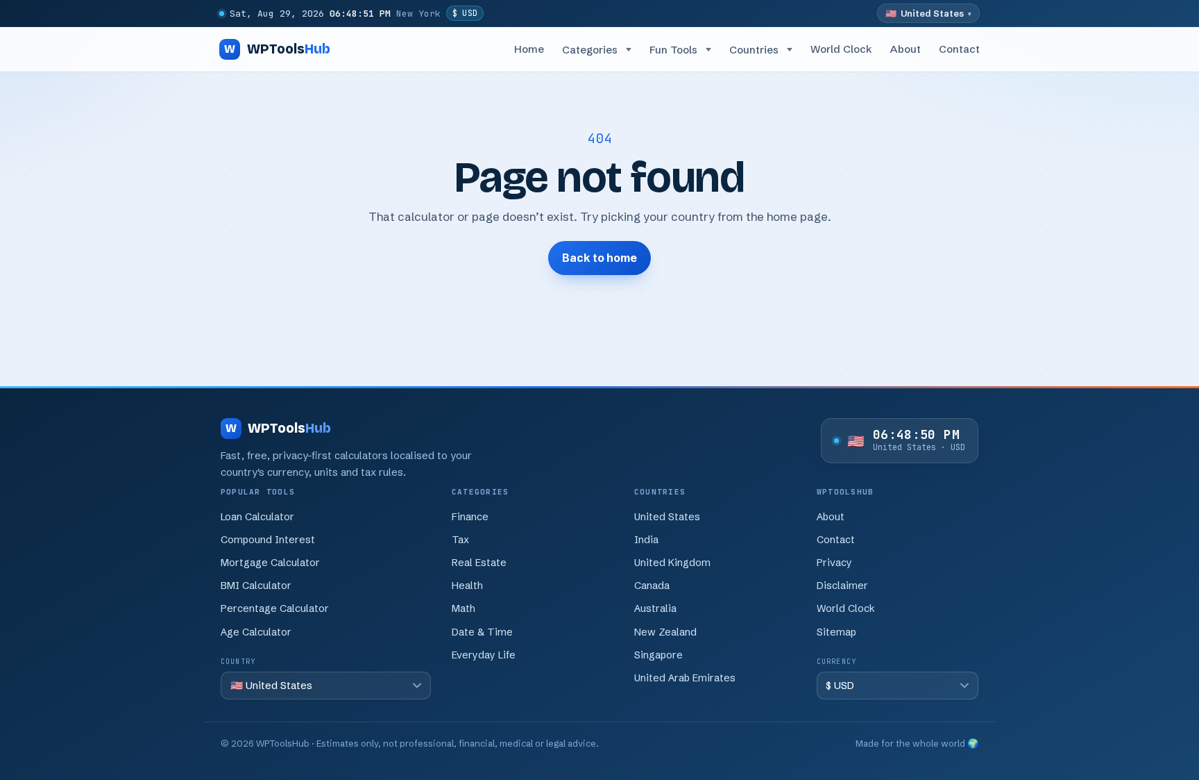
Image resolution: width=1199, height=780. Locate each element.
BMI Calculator (256, 585)
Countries (754, 49)
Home (529, 49)
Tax (460, 539)
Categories (590, 49)
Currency (836, 661)
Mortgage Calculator (270, 562)
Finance (470, 517)
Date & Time (482, 632)
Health (467, 585)
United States (667, 517)
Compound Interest (268, 539)
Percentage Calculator (275, 608)
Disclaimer (842, 585)
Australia (655, 608)
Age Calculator (256, 632)
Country (238, 661)
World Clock (840, 49)
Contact (959, 49)
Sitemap (836, 632)
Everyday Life (484, 655)
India (646, 539)
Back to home (599, 258)
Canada (652, 585)
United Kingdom (672, 562)
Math (463, 608)
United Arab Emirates (684, 678)
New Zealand (665, 632)
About (905, 49)
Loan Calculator (257, 517)
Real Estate (479, 562)
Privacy (834, 562)
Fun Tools (673, 49)
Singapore (658, 655)
